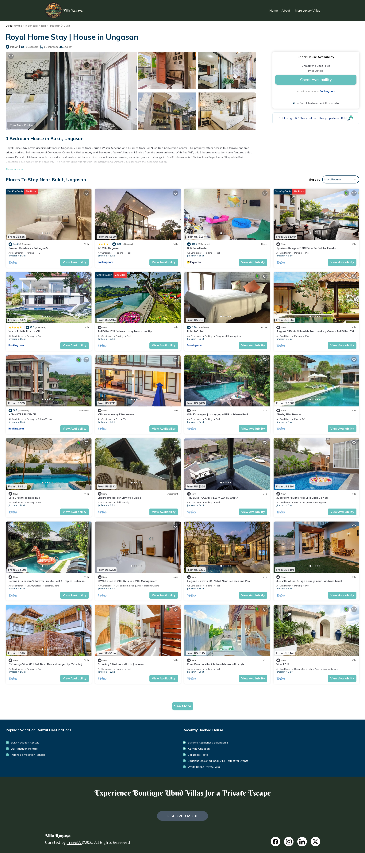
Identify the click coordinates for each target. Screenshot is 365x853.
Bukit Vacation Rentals (25, 742)
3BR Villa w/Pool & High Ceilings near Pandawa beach (309, 580)
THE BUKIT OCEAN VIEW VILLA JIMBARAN (212, 497)
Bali (43, 25)
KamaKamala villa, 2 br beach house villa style (215, 664)
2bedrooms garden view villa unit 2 (119, 497)
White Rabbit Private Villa (25, 331)
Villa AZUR (282, 664)
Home (273, 10)
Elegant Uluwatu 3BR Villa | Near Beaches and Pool (218, 580)
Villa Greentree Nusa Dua (24, 497)
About (286, 10)
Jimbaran (54, 25)
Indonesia (31, 25)
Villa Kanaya (58, 835)
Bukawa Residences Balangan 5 (28, 248)
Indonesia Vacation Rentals (28, 754)
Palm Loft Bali (195, 331)
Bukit (67, 25)
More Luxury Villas (307, 10)
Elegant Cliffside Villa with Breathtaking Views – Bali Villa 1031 (315, 331)
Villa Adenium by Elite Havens (116, 414)
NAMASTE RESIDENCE (22, 414)
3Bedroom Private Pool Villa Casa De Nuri (302, 497)
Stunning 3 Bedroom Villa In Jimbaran (121, 664)
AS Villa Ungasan (108, 248)
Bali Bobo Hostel (197, 248)
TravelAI (74, 843)
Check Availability (316, 79)
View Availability (74, 262)
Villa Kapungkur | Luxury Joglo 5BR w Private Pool (217, 414)
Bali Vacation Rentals (24, 748)
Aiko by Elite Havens (288, 414)
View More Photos (21, 125)
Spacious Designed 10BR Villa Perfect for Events (306, 248)
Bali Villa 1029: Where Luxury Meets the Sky (125, 331)
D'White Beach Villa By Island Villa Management (128, 580)
